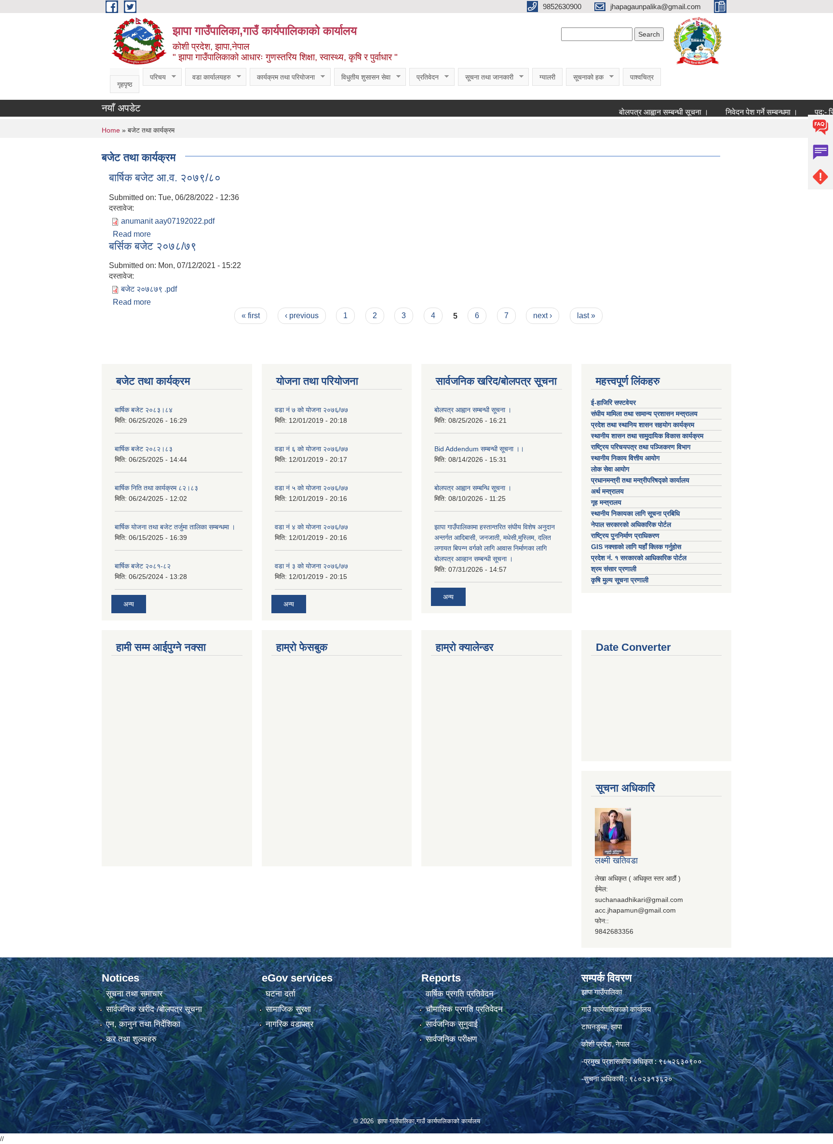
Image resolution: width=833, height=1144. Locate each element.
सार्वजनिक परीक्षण (451, 1039)
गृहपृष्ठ (124, 84)
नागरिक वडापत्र (289, 1024)
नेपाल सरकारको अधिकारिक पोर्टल (631, 524)
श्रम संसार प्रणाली (613, 569)
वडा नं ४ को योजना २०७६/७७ (311, 527)
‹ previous (302, 315)
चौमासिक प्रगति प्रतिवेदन (464, 1009)
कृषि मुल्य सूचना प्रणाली (619, 580)
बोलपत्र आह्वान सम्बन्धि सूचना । (472, 488)
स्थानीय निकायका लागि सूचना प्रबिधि (635, 513)
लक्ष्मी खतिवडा (616, 860)
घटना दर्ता (281, 993)
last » (586, 315)
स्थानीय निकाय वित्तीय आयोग (626, 458)
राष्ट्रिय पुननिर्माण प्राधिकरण (625, 535)
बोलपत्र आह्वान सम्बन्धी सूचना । (643, 112)
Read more (132, 234)
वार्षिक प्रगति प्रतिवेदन (460, 993)
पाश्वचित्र (642, 77)
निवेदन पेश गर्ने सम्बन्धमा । (741, 112)
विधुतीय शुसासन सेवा (362, 77)
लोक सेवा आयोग (611, 469)
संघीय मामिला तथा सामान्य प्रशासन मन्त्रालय (645, 413)
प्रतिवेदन (424, 77)
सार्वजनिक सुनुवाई (452, 1024)
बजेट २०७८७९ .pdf (149, 289)
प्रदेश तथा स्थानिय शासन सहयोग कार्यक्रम (643, 425)
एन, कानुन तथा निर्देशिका (143, 1024)
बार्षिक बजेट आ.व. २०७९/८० (165, 178)
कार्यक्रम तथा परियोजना (282, 77)
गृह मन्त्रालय (606, 502)
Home (111, 130)
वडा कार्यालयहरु (208, 77)
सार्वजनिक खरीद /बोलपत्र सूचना (154, 1009)
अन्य (128, 604)
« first (251, 315)
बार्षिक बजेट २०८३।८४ (144, 410)
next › (542, 315)
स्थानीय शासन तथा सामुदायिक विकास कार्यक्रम (647, 436)
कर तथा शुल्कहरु (131, 1039)
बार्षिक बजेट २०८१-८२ (143, 566)
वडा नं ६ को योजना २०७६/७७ (311, 449)
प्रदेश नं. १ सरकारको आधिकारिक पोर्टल (638, 558)
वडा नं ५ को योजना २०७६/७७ (311, 488)
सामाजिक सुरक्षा (288, 1009)
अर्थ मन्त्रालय (607, 491)
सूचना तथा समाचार (134, 993)
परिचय (154, 77)
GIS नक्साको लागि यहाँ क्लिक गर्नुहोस (636, 547)
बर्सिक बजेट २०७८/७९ (153, 246)
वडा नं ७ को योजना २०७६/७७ (311, 410)
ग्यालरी (547, 77)
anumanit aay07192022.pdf (168, 221)
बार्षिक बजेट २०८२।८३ (144, 449)
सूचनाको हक (585, 77)
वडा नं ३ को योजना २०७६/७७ (311, 566)
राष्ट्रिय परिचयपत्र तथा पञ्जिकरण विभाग (641, 447)
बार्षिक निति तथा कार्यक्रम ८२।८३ (156, 488)
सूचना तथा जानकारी (485, 77)
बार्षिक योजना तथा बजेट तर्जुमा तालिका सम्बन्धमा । (175, 527)
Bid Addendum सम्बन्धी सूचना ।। (479, 449)
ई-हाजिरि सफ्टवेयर (614, 402)
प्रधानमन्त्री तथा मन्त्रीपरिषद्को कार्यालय (641, 480)
